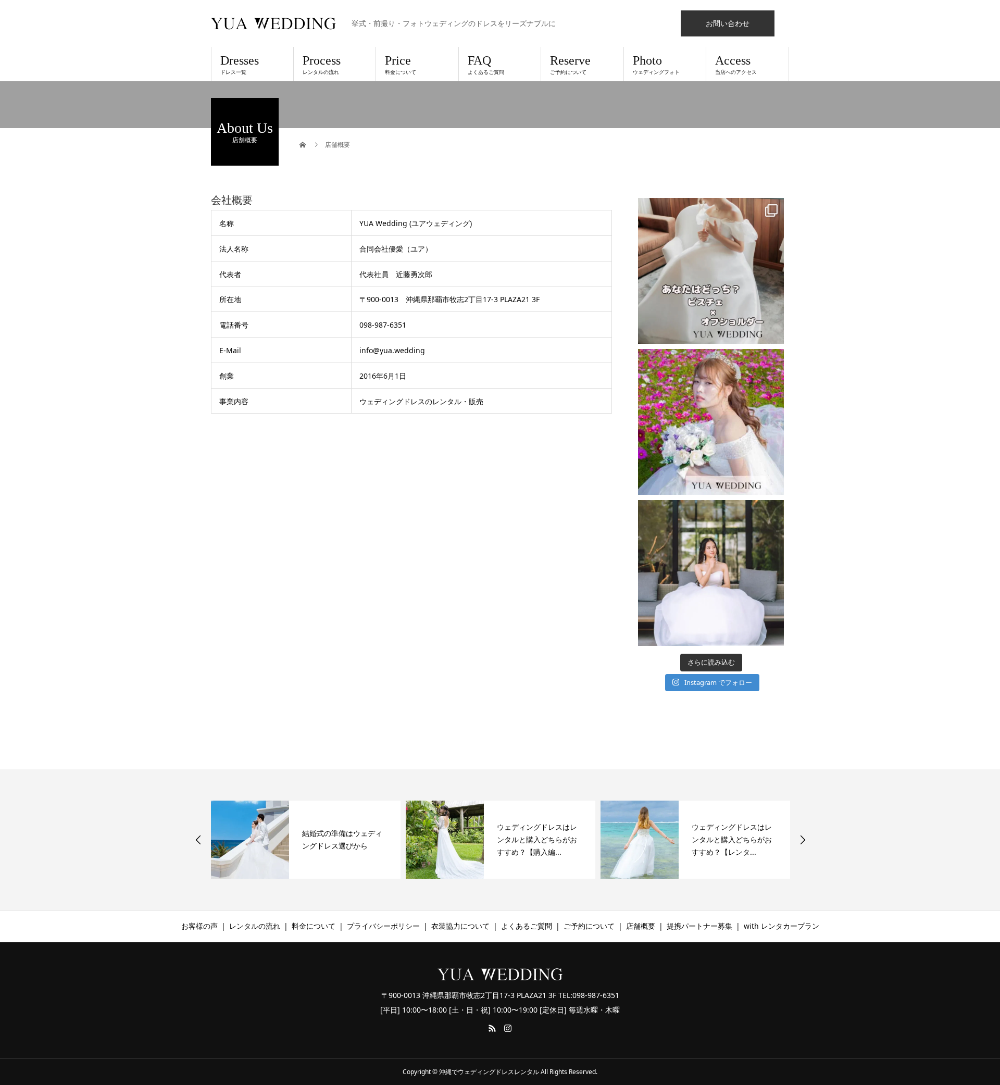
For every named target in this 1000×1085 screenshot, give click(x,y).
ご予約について (589, 926)
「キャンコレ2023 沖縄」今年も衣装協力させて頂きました (734, 839)
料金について (313, 926)
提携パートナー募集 (699, 926)
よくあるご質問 (526, 926)
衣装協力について (460, 926)
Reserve (570, 65)
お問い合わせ (727, 23)
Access (736, 65)
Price (400, 65)
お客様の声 (199, 926)
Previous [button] (198, 839)
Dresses (239, 65)
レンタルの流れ (254, 926)
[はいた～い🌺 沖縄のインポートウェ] (711, 422)
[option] (306, 840)
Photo (656, 65)
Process (322, 65)
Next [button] (802, 839)
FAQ (486, 65)
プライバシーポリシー (383, 926)
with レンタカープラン (781, 926)
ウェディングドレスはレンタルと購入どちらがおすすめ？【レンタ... (537, 839)
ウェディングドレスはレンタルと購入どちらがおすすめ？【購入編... (342, 839)
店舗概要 (640, 926)
